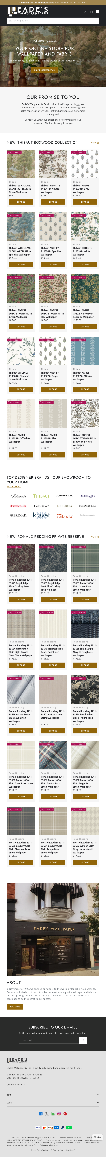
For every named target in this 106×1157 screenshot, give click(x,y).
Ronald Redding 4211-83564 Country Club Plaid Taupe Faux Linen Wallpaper (52, 847)
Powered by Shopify (67, 1150)
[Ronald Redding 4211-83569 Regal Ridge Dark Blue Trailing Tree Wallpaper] (53, 558)
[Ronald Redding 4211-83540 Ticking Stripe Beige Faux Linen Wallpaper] (53, 624)
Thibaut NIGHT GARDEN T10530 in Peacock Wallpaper (83, 313)
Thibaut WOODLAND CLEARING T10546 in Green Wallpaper (20, 189)
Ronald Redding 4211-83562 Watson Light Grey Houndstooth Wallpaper (84, 847)
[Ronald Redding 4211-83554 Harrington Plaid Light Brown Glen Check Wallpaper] (21, 624)
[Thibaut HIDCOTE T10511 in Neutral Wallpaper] (53, 164)
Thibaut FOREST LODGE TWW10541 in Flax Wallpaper (52, 313)
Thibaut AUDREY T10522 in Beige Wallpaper (50, 376)
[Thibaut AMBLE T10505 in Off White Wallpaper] (21, 413)
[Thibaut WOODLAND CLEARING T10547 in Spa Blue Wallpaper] (21, 226)
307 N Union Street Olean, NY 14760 (40, 2)
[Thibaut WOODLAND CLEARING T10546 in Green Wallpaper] (21, 164)
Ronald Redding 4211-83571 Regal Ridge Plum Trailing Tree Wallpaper (20, 584)
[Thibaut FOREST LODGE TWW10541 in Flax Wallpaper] (53, 288)
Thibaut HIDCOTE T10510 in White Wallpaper (82, 251)
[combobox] (53, 21)
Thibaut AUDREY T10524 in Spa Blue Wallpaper (51, 251)
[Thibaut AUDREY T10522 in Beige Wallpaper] (53, 351)
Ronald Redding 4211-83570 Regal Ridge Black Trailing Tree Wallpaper (84, 716)
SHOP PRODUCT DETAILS (44, 70)
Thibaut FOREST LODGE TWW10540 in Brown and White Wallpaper (84, 440)
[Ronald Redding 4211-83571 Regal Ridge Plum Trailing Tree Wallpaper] (21, 558)
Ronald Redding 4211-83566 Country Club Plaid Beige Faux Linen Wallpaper (84, 781)
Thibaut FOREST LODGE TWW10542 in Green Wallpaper (20, 313)
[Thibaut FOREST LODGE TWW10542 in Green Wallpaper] (21, 288)
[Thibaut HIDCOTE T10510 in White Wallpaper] (85, 226)
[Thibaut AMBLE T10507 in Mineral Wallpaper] (85, 351)
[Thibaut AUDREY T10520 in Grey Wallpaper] (85, 164)
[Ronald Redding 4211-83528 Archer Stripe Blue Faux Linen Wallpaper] (21, 689)
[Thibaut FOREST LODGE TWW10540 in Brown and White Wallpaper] (85, 413)
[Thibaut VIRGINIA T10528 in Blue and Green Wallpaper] (21, 351)
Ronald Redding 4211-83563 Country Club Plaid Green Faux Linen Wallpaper (84, 584)
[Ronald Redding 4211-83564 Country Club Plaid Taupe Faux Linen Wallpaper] (53, 821)
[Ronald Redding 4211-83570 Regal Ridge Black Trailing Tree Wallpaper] (85, 689)
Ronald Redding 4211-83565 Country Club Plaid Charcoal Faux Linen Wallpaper (20, 847)
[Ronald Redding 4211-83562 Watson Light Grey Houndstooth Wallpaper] (85, 821)
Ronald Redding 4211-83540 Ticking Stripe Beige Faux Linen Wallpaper (52, 650)
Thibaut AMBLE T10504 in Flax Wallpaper (49, 438)
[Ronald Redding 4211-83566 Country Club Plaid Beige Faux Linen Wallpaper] (85, 755)
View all (95, 142)
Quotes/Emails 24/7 (17, 1084)
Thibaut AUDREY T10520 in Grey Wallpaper (82, 189)
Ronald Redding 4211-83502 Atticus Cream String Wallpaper (52, 714)
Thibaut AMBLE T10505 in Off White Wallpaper (19, 438)
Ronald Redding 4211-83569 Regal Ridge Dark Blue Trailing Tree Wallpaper (52, 584)
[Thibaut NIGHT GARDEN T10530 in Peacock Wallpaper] (85, 288)
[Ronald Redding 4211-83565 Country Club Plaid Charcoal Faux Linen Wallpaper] (21, 821)
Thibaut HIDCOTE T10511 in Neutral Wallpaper (50, 189)
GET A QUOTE (14, 486)
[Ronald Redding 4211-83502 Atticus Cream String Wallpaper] (53, 689)
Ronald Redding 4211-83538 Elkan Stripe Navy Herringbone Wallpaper (84, 650)
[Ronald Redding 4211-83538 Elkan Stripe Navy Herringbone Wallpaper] (85, 624)
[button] (92, 11)
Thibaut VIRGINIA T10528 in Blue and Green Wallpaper (19, 376)
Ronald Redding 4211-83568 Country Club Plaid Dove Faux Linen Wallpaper (21, 781)
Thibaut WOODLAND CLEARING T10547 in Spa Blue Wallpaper (20, 251)
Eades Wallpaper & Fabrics (48, 1150)
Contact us (30, 119)
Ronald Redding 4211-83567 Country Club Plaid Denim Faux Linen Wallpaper (52, 781)
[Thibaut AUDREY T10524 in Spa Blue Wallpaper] (53, 226)
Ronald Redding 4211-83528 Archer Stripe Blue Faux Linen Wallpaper (20, 716)
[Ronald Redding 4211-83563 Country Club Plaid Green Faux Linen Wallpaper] (85, 558)
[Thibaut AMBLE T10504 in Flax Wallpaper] (53, 413)
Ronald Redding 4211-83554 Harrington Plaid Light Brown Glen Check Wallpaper (21, 650)
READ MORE (15, 1006)
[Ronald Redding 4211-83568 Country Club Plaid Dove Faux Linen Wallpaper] (21, 755)
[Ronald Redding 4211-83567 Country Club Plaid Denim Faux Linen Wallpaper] (53, 755)
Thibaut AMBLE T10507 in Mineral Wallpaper (82, 376)
